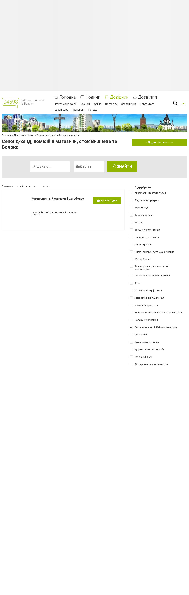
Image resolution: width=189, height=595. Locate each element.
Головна (67, 97)
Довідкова (61, 109)
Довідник (119, 97)
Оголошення (128, 103)
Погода (92, 109)
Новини (92, 97)
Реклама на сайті (65, 103)
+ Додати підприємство (159, 142)
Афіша (97, 103)
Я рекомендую (108, 200)
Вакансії (85, 103)
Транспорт (78, 109)
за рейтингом (24, 186)
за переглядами (41, 186)
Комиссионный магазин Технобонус (57, 198)
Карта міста (147, 103)
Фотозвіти (111, 103)
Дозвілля (147, 97)
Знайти (124, 166)
